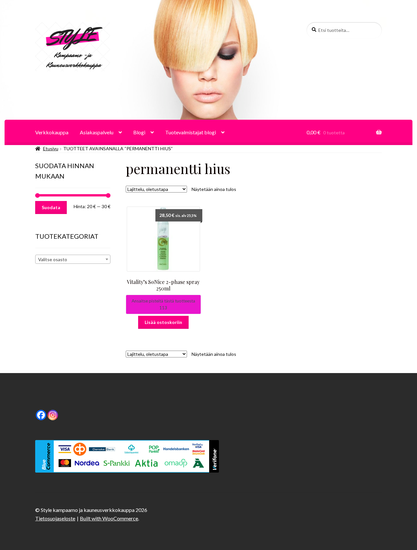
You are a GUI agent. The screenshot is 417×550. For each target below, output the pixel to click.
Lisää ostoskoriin (163, 322)
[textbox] (73, 259)
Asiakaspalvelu (96, 132)
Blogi (139, 132)
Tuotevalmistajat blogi (190, 132)
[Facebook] (41, 415)
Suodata (51, 207)
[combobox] (72, 259)
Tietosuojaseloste (55, 518)
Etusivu (50, 148)
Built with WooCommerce (109, 518)
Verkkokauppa (51, 132)
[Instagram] (53, 415)
